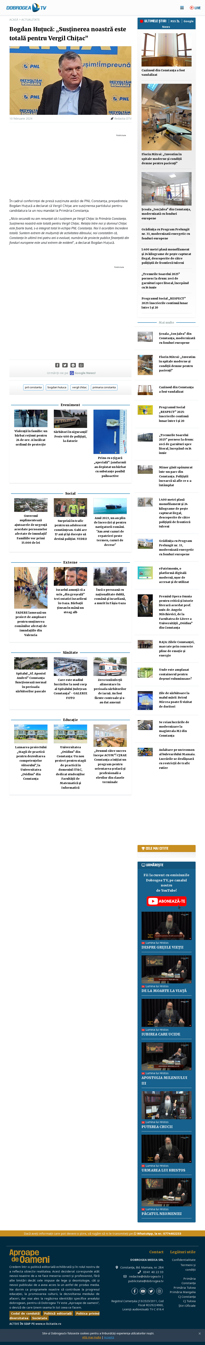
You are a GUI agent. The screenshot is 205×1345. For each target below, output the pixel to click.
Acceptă (109, 1337)
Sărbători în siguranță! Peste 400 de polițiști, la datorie (70, 436)
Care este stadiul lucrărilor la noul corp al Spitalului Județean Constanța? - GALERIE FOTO (70, 689)
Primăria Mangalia (183, 1292)
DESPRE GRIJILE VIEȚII (163, 947)
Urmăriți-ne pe (71, 373)
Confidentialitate (184, 1260)
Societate (39, 1318)
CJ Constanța (187, 1297)
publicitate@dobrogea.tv (146, 1281)
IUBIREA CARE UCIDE (161, 1034)
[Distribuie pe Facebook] (57, 365)
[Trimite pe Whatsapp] (81, 365)
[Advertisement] (70, 166)
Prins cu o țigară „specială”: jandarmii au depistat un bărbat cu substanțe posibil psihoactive (110, 467)
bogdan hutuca (57, 387)
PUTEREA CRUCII (157, 1127)
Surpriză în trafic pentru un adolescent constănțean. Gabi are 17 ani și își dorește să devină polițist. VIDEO (70, 530)
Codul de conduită (25, 1313)
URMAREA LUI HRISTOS (163, 1170)
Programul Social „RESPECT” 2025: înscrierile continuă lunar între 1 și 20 (165, 303)
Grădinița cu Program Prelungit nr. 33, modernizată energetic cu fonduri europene (166, 234)
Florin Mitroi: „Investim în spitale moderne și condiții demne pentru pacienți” (162, 158)
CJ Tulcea (189, 1301)
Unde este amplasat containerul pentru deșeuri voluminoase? (175, 674)
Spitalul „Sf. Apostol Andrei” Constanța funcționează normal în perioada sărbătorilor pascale (30, 682)
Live (197, 8)
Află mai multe (91, 1337)
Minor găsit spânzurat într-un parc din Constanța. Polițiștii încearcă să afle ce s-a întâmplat (176, 476)
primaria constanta (104, 387)
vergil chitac (79, 387)
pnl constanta (33, 387)
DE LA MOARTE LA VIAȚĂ (164, 991)
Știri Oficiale (187, 1306)
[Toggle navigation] (182, 7)
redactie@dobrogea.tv (145, 1276)
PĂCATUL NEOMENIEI (162, 1214)
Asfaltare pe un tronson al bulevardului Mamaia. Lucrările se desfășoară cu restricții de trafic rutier (177, 759)
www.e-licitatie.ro (48, 1324)
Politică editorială (58, 1313)
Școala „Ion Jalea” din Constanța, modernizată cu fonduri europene (166, 214)
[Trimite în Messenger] (73, 365)
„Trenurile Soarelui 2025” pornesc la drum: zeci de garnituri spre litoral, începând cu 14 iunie (176, 444)
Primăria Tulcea (185, 1288)
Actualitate (30, 19)
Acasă (13, 19)
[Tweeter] (65, 365)
